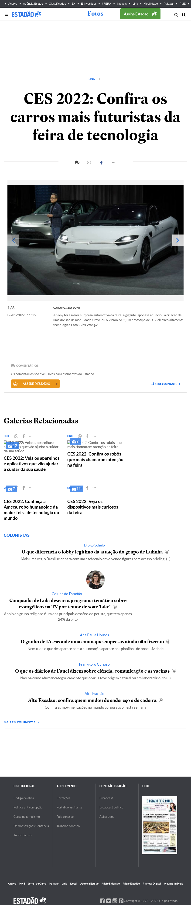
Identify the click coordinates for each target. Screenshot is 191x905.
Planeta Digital (152, 883)
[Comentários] (77, 162)
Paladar (169, 3)
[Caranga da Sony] (95, 240)
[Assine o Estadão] (35, 383)
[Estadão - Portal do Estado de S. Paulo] (26, 14)
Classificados (57, 3)
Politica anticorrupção (28, 807)
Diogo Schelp (94, 545)
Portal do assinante (69, 807)
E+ (73, 3)
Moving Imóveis (173, 883)
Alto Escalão (94, 693)
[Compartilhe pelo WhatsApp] (89, 162)
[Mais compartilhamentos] (114, 162)
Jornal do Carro (37, 883)
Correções (63, 798)
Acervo (12, 3)
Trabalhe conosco (68, 826)
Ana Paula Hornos (94, 635)
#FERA (106, 3)
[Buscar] (176, 14)
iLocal (73, 883)
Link (135, 3)
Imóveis (122, 3)
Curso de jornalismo (27, 816)
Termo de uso (22, 835)
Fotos (95, 13)
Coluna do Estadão (67, 594)
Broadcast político (111, 807)
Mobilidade (151, 3)
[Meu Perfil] (183, 14)
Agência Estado (33, 3)
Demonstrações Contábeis (31, 826)
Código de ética (24, 798)
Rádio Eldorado (111, 883)
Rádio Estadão (131, 883)
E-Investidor (88, 3)
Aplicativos (106, 816)
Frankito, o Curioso (94, 664)
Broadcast (106, 798)
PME (183, 3)
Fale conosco (65, 816)
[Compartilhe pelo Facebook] (101, 162)
